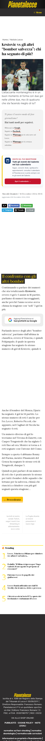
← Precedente (12, 499)
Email (31, 210)
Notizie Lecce (16, 39)
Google (18, 127)
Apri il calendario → (23, 181)
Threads (20, 210)
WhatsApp (28, 205)
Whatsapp (17, 134)
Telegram (8, 210)
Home (5, 39)
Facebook (17, 131)
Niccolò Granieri (10, 194)
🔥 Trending (8, 548)
